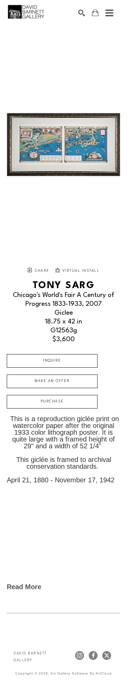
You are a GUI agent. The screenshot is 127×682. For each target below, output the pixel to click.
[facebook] (93, 655)
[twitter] (106, 655)
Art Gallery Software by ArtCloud (81, 673)
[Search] (81, 13)
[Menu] (109, 13)
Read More (24, 586)
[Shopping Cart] (95, 13)
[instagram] (79, 655)
